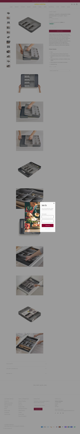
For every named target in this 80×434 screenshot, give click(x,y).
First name (44, 214)
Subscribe (47, 225)
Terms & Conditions (47, 228)
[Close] (54, 203)
